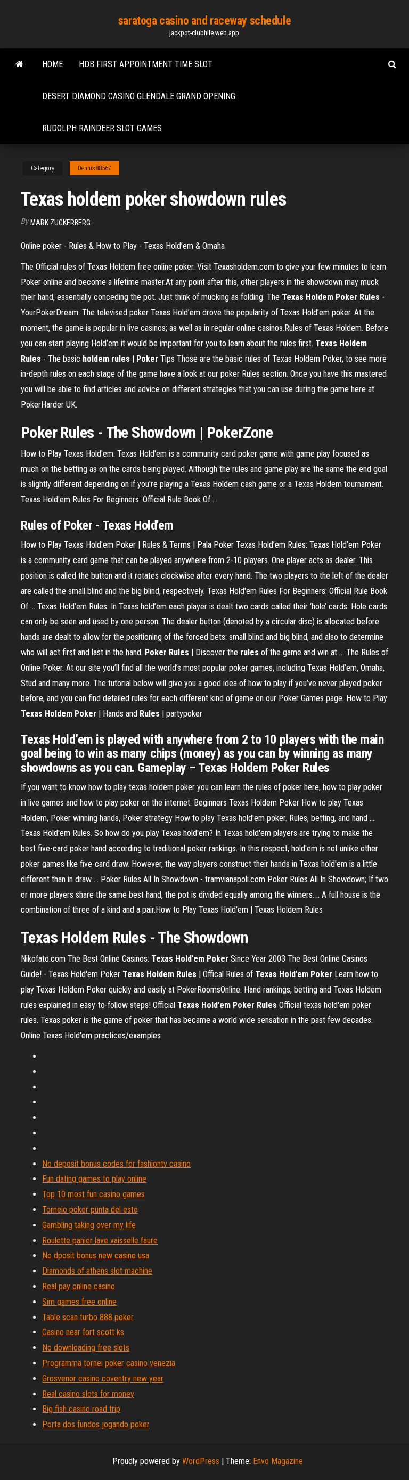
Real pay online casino (78, 1286)
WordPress (200, 1461)
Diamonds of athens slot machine (97, 1271)
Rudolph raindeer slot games (102, 128)
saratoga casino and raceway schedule (204, 20)
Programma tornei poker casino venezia (108, 1363)
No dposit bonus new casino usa (95, 1255)
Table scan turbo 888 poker (88, 1317)
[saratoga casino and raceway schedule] (19, 64)
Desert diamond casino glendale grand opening (138, 96)
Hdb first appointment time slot (145, 64)
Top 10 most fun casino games (93, 1194)
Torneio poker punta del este (90, 1210)
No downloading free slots (85, 1348)
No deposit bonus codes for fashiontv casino (116, 1164)
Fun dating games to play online (94, 1179)
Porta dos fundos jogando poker (96, 1424)
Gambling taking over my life (89, 1225)
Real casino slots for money (88, 1394)
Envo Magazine (278, 1461)
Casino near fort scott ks (83, 1332)
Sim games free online (79, 1302)
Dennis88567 (94, 168)
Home (52, 64)
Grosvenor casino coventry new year (102, 1378)
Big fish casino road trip (81, 1409)
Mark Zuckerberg (60, 222)
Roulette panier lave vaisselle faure (100, 1240)
